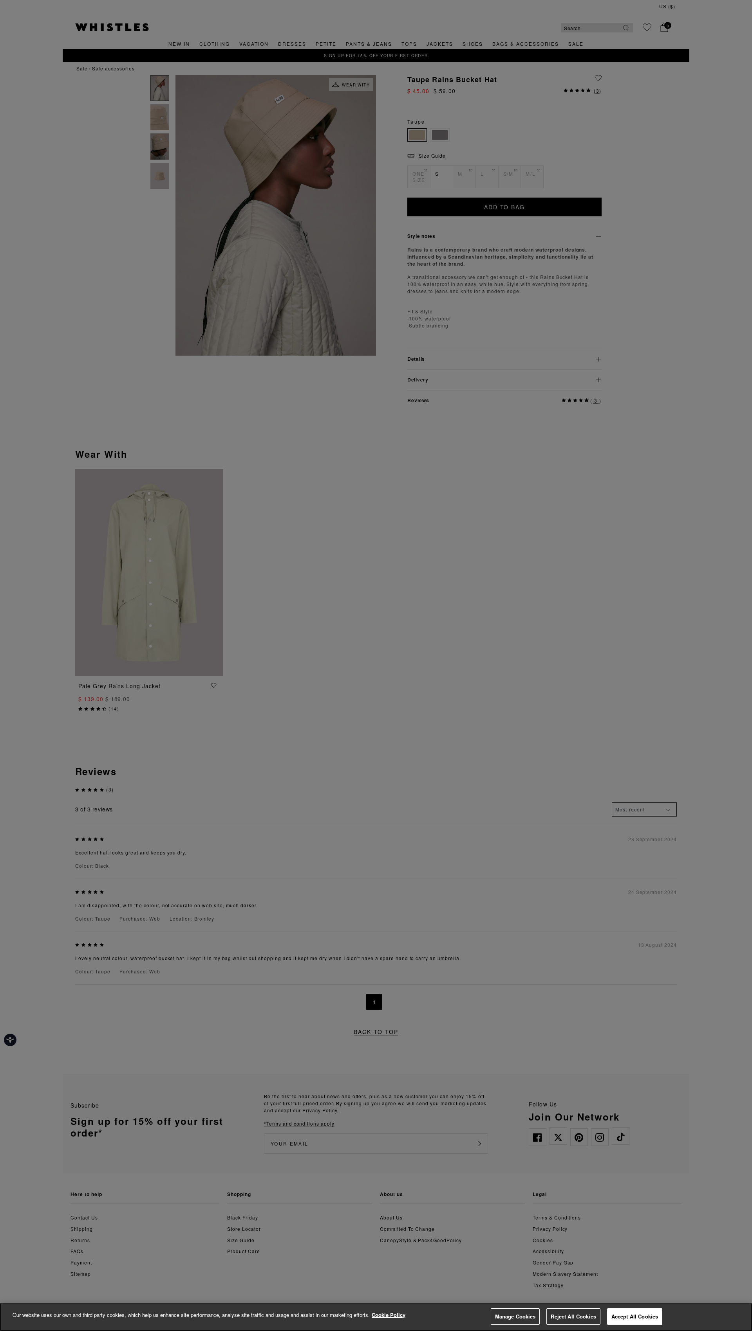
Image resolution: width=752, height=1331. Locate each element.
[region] (376, 1317)
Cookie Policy (388, 1314)
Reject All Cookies (573, 1316)
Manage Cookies (515, 1316)
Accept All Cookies (634, 1316)
